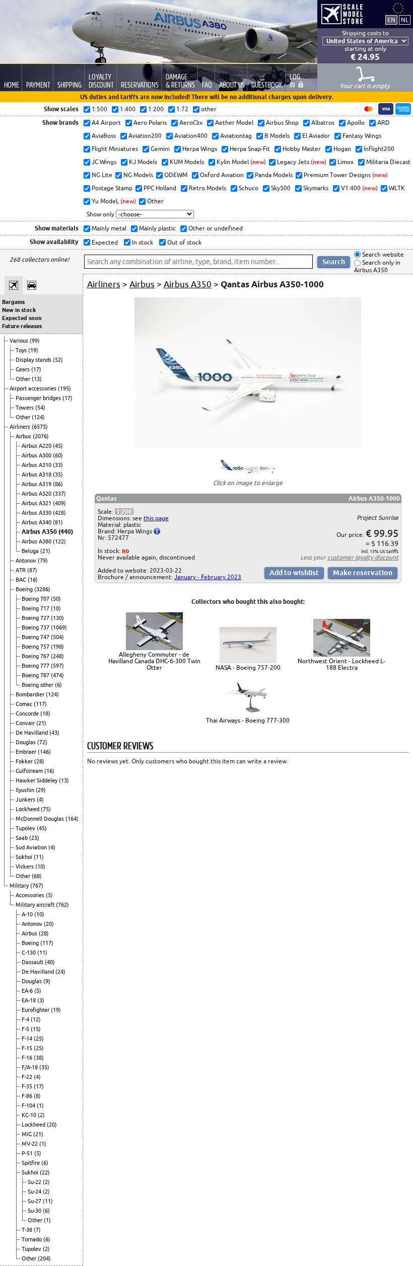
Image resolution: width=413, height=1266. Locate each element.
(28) (39, 761)
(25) (39, 1039)
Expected (104, 242)
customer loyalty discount (362, 557)
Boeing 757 (36, 647)
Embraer (27, 752)
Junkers (26, 800)
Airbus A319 (37, 484)
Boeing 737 (36, 627)
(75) (46, 809)
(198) (57, 647)
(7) (37, 1230)
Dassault (33, 962)
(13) (37, 379)
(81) (58, 522)
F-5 (26, 1029)
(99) (35, 341)
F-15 (28, 1048)
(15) (36, 1029)
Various (20, 341)
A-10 (28, 914)
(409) (59, 503)
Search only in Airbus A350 (377, 266)
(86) (58, 484)
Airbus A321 (37, 503)
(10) (56, 608)
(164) (72, 819)
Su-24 (35, 1192)
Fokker (25, 761)
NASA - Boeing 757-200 (248, 667)
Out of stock (183, 242)
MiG (27, 1134)
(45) (58, 446)
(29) (41, 790)
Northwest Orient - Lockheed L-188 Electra (341, 664)
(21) (45, 551)
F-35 (28, 1086)
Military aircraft (36, 905)
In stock (141, 242)
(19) (33, 350)
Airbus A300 (37, 455)
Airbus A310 (37, 465)
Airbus (24, 436)
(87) (32, 570)
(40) (50, 962)
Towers (25, 408)
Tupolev (26, 828)
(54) (40, 408)
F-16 (28, 1058)
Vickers (25, 866)
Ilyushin (26, 790)
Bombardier (31, 694)
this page (156, 518)
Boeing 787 (36, 675)
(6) (58, 685)
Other (24, 379)
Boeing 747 (36, 637)
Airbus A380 (37, 541)
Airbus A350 (40, 531)
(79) (43, 561)
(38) (39, 1058)
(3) (40, 1000)
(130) (57, 618)
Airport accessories (34, 388)
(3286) (42, 589)
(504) (57, 637)
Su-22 (35, 1182)
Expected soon (21, 318)
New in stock (19, 310)
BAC (22, 580)
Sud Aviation (32, 847)
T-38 (28, 1230)
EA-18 (29, 1000)
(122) (59, 541)
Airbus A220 (37, 446)
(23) (34, 838)
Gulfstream (30, 771)
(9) (46, 981)
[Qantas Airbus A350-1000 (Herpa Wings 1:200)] (248, 446)
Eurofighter (36, 1010)
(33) (58, 465)
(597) (57, 666)
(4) (40, 800)
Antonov (27, 561)
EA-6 (28, 991)
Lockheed (28, 809)
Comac (25, 704)
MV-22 (30, 1144)
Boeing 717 (36, 608)
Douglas (26, 742)
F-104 (29, 1105)
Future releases (22, 326)
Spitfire (31, 1163)
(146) (44, 752)
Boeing (25, 589)
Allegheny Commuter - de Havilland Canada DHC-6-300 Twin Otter (154, 661)
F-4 (26, 1019)
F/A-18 (30, 1067)
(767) (36, 886)
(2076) (41, 436)
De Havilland (32, 733)
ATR (21, 570)
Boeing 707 (36, 599)
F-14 (28, 1039)
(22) (45, 1172)
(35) (58, 474)
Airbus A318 (37, 474)
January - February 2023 (207, 577)
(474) (57, 675)
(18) (45, 713)
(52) (58, 360)
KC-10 (30, 1115)
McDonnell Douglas (40, 819)
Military (20, 886)
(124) (38, 417)
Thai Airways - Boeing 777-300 (248, 720)
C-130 (29, 953)
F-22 (28, 1077)
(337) (59, 494)
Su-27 (35, 1201)
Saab (22, 838)
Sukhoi (25, 857)
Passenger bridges (39, 398)
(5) (49, 895)
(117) (40, 704)
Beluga (31, 551)
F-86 (28, 1096)
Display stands (34, 360)
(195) (64, 388)
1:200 (124, 511)
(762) (62, 905)
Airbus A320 (37, 494)
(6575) (40, 427)
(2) (41, 1115)
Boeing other (38, 685)
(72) (42, 742)
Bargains (13, 302)
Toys (22, 350)
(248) (57, 656)
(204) (44, 1258)
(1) (40, 1105)
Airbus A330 (37, 513)
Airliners (21, 427)
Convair (26, 723)
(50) (56, 599)
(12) (36, 1019)
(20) (49, 924)
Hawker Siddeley (37, 780)
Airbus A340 (37, 522)
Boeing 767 (36, 656)
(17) (36, 369)
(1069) (59, 627)
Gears (23, 369)
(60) (58, 455)
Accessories (31, 895)
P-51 (28, 1153)
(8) (37, 1096)
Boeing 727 (36, 618)
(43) (54, 733)
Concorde (28, 713)
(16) (33, 580)
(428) (59, 513)
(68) (37, 876)
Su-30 (35, 1211)
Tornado (32, 1239)
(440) (65, 531)
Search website (382, 254)
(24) (60, 972)
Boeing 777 (36, 666)
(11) (39, 857)
